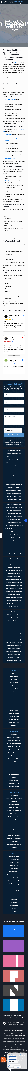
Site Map (14, 765)
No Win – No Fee (14, 832)
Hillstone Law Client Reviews (14, 743)
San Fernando (16, 62)
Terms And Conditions (14, 774)
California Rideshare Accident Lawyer (14, 484)
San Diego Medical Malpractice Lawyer (14, 579)
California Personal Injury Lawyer (14, 450)
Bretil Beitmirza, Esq (14, 871)
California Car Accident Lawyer (14, 459)
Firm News (14, 801)
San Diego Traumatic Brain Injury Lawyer (14, 597)
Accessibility (14, 762)
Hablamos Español (19, 3)
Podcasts (14, 704)
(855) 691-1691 (18, 1)
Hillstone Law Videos (14, 716)
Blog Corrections (14, 841)
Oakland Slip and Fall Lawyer (14, 648)
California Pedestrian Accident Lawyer (14, 478)
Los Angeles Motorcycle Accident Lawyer (14, 528)
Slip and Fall (7, 146)
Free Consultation (14, 685)
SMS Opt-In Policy (14, 780)
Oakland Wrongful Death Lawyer (14, 660)
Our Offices (14, 899)
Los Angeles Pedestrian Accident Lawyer (14, 531)
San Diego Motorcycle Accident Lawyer (14, 582)
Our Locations (14, 902)
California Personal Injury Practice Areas (14, 481)
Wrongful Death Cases (10, 158)
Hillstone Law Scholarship (14, 835)
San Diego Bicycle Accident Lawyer (14, 561)
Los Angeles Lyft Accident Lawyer (14, 522)
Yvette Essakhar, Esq (14, 859)
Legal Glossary (14, 710)
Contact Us (14, 896)
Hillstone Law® (14, 1015)
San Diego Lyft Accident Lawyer (14, 576)
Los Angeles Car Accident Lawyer (14, 513)
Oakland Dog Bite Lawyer (14, 627)
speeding (17, 180)
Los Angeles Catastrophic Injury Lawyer (14, 516)
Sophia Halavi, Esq (14, 884)
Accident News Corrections (14, 844)
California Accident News (14, 688)
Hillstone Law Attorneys (14, 893)
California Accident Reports (14, 810)
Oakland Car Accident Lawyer (14, 620)
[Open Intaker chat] (10, 1070)
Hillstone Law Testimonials (14, 737)
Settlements (14, 725)
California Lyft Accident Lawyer (14, 468)
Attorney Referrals (14, 829)
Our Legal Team (14, 905)
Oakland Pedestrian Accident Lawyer (14, 639)
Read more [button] (7, 351)
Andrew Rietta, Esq (14, 890)
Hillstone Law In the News (14, 746)
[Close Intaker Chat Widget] (26, 1051)
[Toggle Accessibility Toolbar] (26, 520)
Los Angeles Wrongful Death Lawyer (14, 553)
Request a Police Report (14, 752)
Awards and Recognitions (14, 740)
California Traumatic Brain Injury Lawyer (14, 490)
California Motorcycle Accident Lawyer (14, 475)
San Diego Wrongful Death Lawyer (14, 606)
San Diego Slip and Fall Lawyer (14, 594)
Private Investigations (14, 804)
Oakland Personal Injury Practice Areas (14, 642)
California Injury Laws (14, 719)
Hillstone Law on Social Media (14, 838)
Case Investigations (14, 713)
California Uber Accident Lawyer (14, 496)
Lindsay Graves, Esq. (14, 877)
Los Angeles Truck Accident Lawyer (14, 547)
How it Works (14, 679)
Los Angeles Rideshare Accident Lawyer (14, 537)
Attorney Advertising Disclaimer (14, 798)
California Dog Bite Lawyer (14, 465)
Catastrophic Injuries (9, 154)
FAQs (14, 695)
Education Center (14, 676)
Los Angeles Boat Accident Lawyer (14, 510)
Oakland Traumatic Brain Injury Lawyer (14, 651)
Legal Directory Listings (14, 755)
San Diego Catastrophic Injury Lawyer (14, 570)
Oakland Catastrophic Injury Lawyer (14, 623)
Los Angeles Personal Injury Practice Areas (14, 534)
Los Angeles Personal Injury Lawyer (14, 504)
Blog (14, 691)
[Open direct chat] (24, 1051)
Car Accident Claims (14, 722)
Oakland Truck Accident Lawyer (14, 654)
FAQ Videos (14, 698)
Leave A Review (14, 795)
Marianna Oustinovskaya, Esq (14, 874)
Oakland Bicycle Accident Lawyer (14, 614)
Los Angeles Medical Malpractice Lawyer (14, 525)
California (14, 908)
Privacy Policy (14, 771)
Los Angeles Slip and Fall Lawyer (14, 540)
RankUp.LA (22, 1017)
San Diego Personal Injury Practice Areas (14, 588)
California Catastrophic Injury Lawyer (14, 462)
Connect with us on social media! (14, 921)
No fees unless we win (10, 99)
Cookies (14, 777)
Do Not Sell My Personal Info (14, 768)
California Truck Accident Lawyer (14, 493)
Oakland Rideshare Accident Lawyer (14, 645)
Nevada (14, 911)
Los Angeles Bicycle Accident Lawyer (14, 507)
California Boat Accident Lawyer (14, 456)
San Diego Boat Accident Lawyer (14, 564)
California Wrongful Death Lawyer (14, 499)
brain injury (17, 154)
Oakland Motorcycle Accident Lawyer (14, 636)
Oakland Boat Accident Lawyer (14, 617)
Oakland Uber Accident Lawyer (14, 657)
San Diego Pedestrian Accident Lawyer (14, 585)
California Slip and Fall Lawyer (14, 487)
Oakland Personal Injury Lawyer (14, 611)
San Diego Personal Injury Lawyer (14, 558)
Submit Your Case (14, 435)
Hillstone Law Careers (14, 807)
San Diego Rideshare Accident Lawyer (14, 591)
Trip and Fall (14, 146)
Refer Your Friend (14, 820)
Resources (14, 823)
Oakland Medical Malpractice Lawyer (14, 633)
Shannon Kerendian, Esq (14, 880)
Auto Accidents (8, 134)
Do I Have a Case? (14, 682)
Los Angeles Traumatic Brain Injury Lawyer (14, 544)
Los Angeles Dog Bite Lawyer (14, 519)
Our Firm (14, 673)
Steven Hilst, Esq (14, 868)
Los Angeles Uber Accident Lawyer (14, 550)
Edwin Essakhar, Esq (14, 856)
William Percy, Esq (14, 862)
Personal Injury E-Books (14, 701)
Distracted (7, 180)
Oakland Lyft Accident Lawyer (14, 630)
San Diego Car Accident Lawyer (14, 567)
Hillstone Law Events (14, 749)
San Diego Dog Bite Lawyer (14, 573)
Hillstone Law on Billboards (14, 759)
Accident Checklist (14, 707)
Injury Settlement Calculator (14, 813)
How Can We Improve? (14, 783)
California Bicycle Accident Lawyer (14, 453)
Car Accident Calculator (14, 816)
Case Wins (14, 734)
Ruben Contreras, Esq (14, 887)
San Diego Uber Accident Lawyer (14, 603)
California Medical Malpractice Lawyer (14, 472)
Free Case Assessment (14, 826)
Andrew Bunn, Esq (14, 865)
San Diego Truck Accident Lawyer (14, 600)
